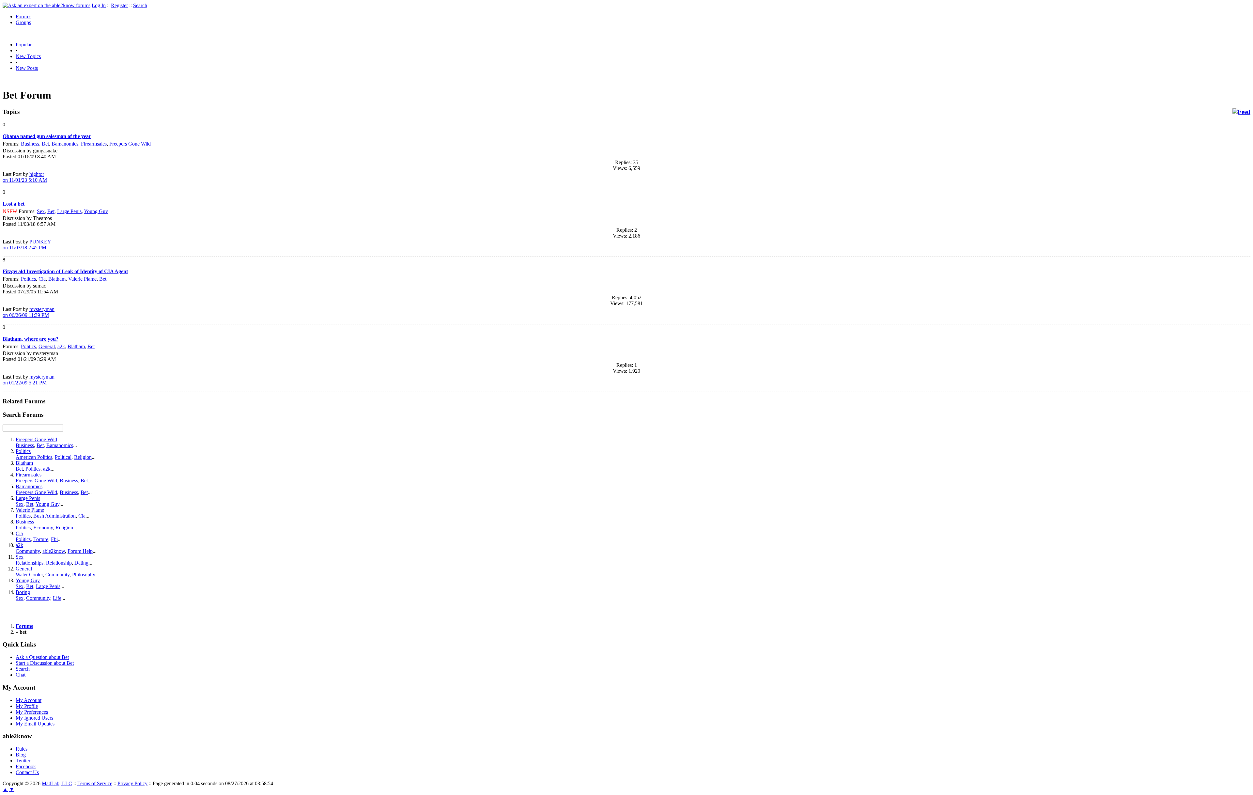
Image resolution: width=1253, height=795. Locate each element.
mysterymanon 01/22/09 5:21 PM (28, 379)
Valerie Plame (82, 279)
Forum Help (80, 551)
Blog (21, 754)
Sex (41, 211)
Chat (20, 675)
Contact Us (27, 772)
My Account (28, 700)
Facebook (26, 766)
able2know (53, 551)
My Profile (27, 706)
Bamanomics (65, 144)
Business (30, 144)
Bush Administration (54, 516)
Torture (40, 539)
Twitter (23, 760)
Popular (24, 44)
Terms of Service (94, 783)
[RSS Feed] (1241, 112)
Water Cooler (29, 574)
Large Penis (69, 211)
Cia (42, 279)
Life (57, 598)
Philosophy (83, 574)
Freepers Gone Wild (130, 144)
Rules (21, 749)
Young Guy (96, 211)
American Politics (34, 457)
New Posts (27, 68)
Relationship (59, 563)
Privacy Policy (132, 783)
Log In (99, 5)
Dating (81, 563)
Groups (23, 22)
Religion (83, 457)
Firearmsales (94, 144)
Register (119, 5)
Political (63, 457)
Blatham (57, 279)
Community (28, 551)
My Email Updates (35, 723)
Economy (43, 527)
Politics (28, 279)
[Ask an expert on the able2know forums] (46, 5)
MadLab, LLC (57, 783)
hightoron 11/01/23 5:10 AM (25, 177)
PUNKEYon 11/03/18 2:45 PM (27, 244)
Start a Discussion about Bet (45, 663)
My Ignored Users (34, 718)
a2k (61, 346)
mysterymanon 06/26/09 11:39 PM (28, 312)
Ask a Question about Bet (42, 657)
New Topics (28, 56)
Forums (23, 16)
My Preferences (32, 712)
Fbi (54, 539)
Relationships (29, 563)
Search (140, 5)
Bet (45, 144)
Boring (23, 592)
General (47, 346)
